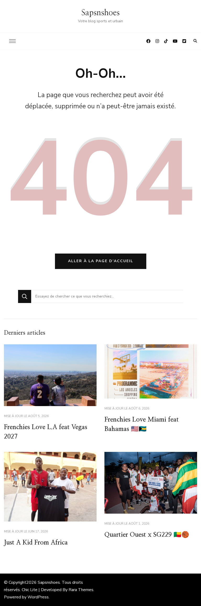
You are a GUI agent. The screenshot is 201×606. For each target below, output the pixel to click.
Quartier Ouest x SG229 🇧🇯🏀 (146, 535)
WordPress (38, 597)
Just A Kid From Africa (36, 543)
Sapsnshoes (100, 13)
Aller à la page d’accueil (100, 261)
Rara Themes (81, 590)
